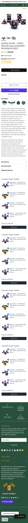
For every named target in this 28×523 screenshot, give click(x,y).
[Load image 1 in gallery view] (14, 21)
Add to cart (14, 85)
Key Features (5, 162)
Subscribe (14, 445)
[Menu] (1, 5)
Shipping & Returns (7, 170)
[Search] (5, 5)
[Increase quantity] (8, 78)
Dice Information (6, 166)
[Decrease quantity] (2, 78)
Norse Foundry (7, 55)
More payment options (14, 94)
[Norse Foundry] (14, 5)
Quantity (3, 75)
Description (4, 98)
